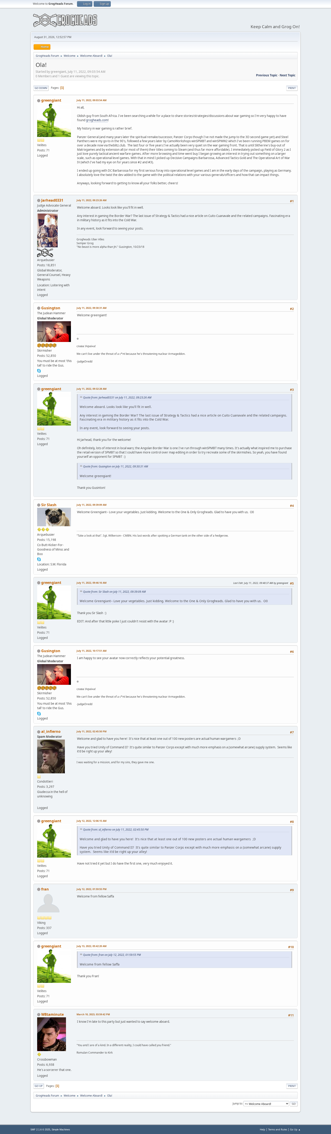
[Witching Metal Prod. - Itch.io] (39, 802)
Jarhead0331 (52, 200)
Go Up (39, 1086)
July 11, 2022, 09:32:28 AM (92, 388)
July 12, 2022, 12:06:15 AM (92, 820)
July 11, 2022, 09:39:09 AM (92, 504)
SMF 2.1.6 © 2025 (40, 1129)
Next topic (287, 75)
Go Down (41, 88)
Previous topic (266, 75)
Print (292, 88)
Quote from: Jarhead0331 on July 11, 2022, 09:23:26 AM (117, 397)
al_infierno (51, 731)
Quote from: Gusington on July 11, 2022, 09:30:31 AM (115, 466)
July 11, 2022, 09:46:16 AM (92, 582)
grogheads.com (97, 120)
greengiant (51, 100)
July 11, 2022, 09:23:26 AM (92, 200)
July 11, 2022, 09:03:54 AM (92, 100)
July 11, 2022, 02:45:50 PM (92, 731)
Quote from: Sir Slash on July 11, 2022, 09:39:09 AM (114, 592)
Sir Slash (49, 504)
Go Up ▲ (295, 1129)
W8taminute (52, 1014)
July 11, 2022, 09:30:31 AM (92, 308)
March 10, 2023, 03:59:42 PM (93, 1014)
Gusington (50, 307)
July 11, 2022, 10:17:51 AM (92, 650)
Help (262, 1129)
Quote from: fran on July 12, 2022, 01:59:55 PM (112, 955)
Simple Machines (61, 1129)
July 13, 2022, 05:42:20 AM (92, 946)
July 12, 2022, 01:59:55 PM (92, 889)
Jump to (237, 1103)
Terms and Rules (277, 1129)
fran (45, 889)
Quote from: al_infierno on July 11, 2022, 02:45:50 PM (115, 829)
